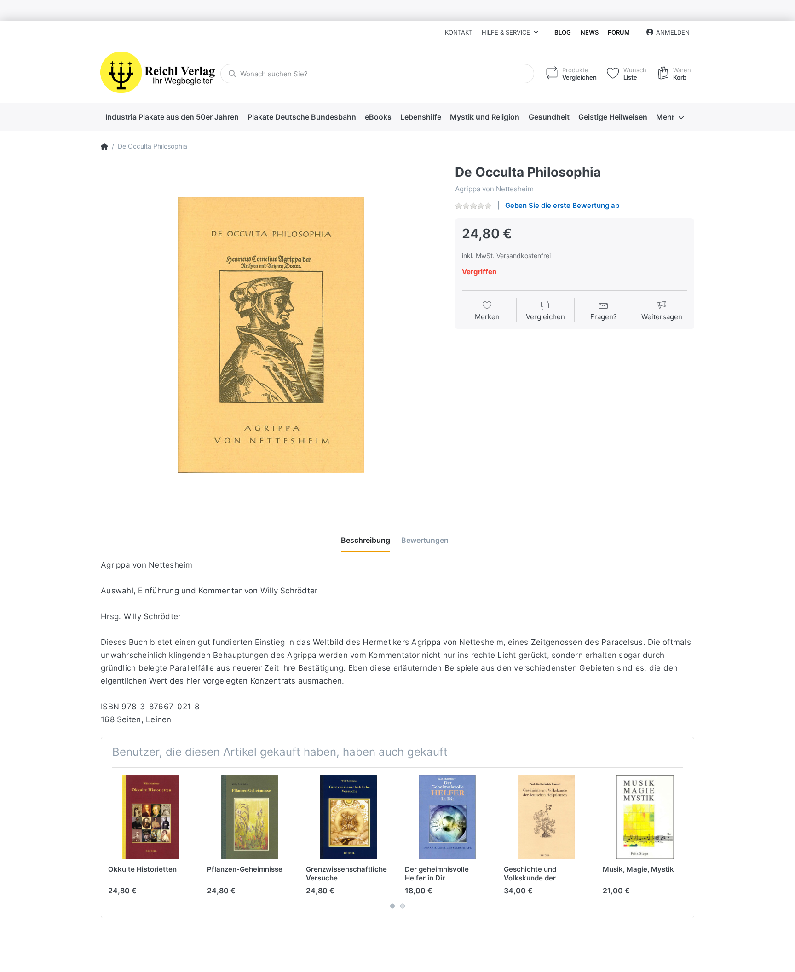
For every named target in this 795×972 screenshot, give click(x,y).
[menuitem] (172, 117)
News (590, 32)
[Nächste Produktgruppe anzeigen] (686, 843)
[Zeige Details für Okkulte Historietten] (150, 817)
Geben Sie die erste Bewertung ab (562, 205)
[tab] (365, 540)
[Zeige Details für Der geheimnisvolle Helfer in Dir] (447, 817)
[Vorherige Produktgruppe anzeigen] (109, 843)
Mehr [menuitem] (665, 116)
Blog (562, 32)
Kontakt (458, 32)
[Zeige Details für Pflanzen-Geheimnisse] (249, 817)
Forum (619, 32)
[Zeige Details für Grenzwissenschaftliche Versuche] (348, 817)
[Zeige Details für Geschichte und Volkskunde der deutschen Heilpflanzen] (546, 817)
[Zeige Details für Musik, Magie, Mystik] (645, 817)
